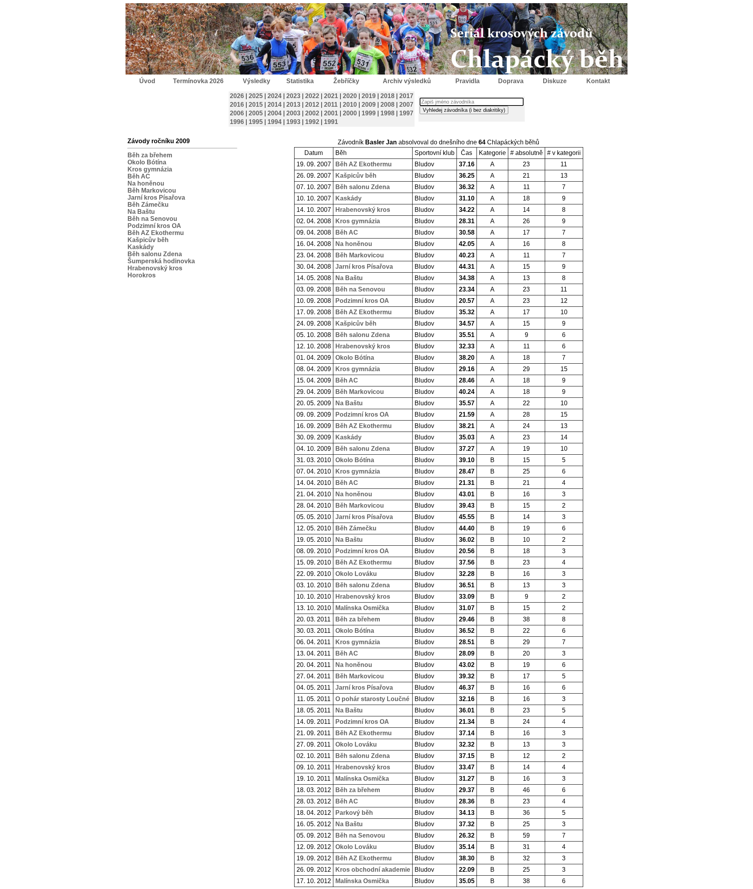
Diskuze (555, 81)
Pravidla (467, 81)
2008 (387, 104)
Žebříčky (346, 81)
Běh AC (138, 176)
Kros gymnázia (149, 169)
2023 (293, 96)
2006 (237, 113)
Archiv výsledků (407, 81)
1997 (406, 113)
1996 (237, 121)
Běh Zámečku (148, 204)
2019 (369, 96)
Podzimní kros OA (154, 225)
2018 (387, 96)
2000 (350, 113)
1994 (274, 121)
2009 (369, 104)
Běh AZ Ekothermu (155, 233)
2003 (293, 113)
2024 (274, 96)
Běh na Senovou (152, 218)
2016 (237, 104)
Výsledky (256, 81)
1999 (369, 113)
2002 (312, 113)
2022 (312, 96)
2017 (406, 96)
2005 (256, 113)
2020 (350, 96)
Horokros (141, 275)
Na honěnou (145, 183)
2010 (350, 104)
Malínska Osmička (362, 608)
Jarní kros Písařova (156, 197)
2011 (331, 104)
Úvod (147, 81)
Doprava (511, 81)
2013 (293, 104)
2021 (331, 96)
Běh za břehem (149, 155)
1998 (387, 113)
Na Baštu (141, 211)
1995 (256, 121)
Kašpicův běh (148, 240)
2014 (274, 104)
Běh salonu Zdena (154, 254)
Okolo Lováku (356, 573)
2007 (406, 104)
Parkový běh (354, 812)
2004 (274, 113)
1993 (293, 121)
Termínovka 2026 (198, 81)
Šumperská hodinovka (161, 261)
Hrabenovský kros (154, 268)
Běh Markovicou (151, 190)
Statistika (300, 81)
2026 (237, 96)
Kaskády (140, 247)
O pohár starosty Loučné (372, 699)
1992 (312, 121)
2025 (256, 96)
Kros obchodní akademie (372, 869)
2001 (331, 113)
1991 (331, 121)
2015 (256, 104)
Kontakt (598, 81)
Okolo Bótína (146, 162)
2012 (312, 104)
